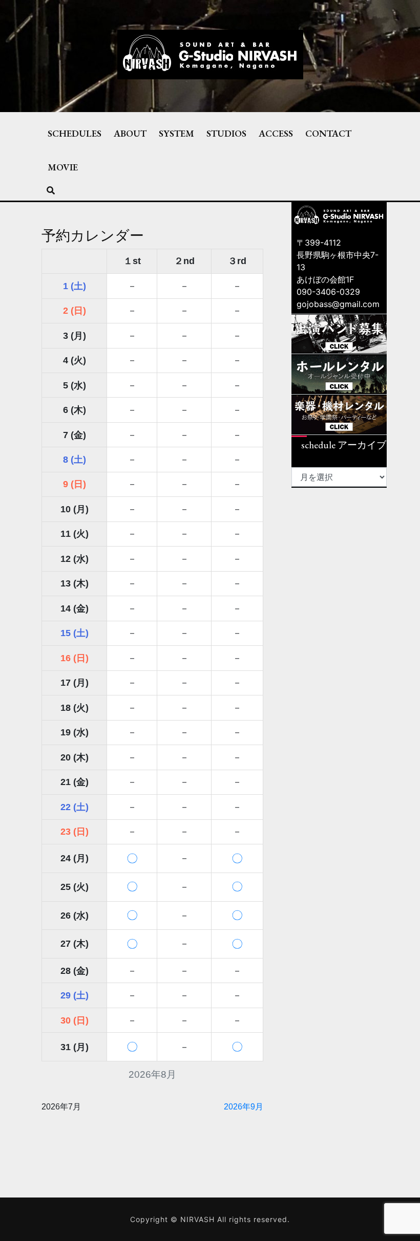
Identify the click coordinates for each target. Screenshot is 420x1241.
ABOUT (130, 133)
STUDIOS (226, 133)
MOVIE (63, 167)
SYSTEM (176, 133)
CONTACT (328, 133)
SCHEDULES (74, 133)
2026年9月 (243, 1106)
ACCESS (276, 133)
